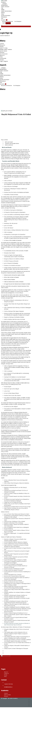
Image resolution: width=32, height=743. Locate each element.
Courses (2, 35)
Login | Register (4, 61)
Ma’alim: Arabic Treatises (6, 49)
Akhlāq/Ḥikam (4, 5)
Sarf (2, 18)
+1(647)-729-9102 (8, 684)
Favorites (7, 35)
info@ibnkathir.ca (8, 687)
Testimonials (3, 58)
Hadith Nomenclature (6, 11)
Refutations (4, 17)
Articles (2, 46)
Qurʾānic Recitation (5, 15)
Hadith (2, 9)
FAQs (1, 57)
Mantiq (3, 12)
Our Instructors (4, 54)
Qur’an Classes (3, 51)
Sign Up (8, 740)
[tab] (8, 142)
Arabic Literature (5, 6)
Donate (2, 59)
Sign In (12, 740)
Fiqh (2, 8)
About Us (2, 55)
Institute (2, 52)
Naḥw (2, 14)
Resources (2, 45)
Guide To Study (3, 48)
